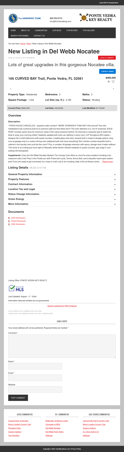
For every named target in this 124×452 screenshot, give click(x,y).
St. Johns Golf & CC (91, 431)
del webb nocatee (26, 313)
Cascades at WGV (53, 424)
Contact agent (107, 71)
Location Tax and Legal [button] (21, 189)
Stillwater (49, 435)
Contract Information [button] (20, 184)
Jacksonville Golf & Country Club (96, 420)
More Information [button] (18, 204)
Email (11, 373)
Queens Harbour (14, 431)
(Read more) (107, 161)
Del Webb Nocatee (53, 428)
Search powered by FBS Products (62, 305)
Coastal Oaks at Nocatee (18, 420)
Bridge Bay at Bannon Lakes (57, 420)
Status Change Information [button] (23, 194)
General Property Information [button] (25, 174)
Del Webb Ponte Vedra (54, 431)
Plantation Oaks (14, 428)
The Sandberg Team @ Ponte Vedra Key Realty (24, 18)
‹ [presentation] (10, 88)
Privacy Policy (76, 449)
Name (11, 361)
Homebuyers (28, 311)
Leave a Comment (107, 58)
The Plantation (13, 435)
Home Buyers (47, 313)
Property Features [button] (18, 179)
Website (11, 384)
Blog (21, 311)
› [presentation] (113, 88)
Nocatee (38, 311)
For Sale (38, 313)
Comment (13, 332)
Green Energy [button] (16, 199)
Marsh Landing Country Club (19, 424)
